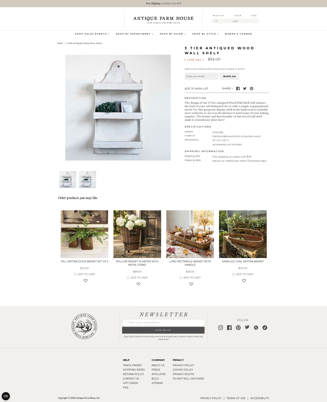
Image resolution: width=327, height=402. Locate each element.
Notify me (229, 76)
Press (156, 369)
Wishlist (218, 15)
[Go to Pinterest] (251, 89)
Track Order (132, 365)
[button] (67, 179)
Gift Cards (130, 383)
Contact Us (131, 378)
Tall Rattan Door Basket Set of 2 (84, 261)
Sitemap (157, 383)
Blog (155, 378)
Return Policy (133, 374)
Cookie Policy (183, 369)
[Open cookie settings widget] (6, 396)
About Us (158, 365)
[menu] (163, 34)
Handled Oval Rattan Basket (243, 261)
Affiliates (159, 374)
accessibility (259, 398)
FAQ (125, 387)
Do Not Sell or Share (188, 378)
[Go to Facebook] (238, 89)
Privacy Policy (183, 365)
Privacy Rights (183, 374)
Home (60, 43)
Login (238, 15)
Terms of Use (236, 398)
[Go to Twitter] (244, 89)
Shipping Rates (134, 369)
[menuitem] (91, 34)
